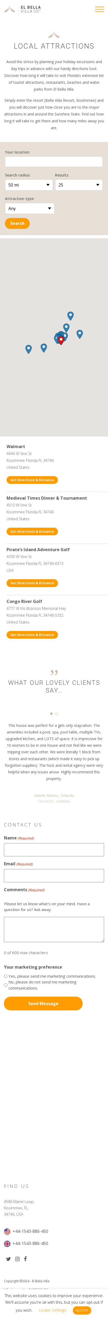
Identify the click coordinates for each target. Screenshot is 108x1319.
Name (19, 838)
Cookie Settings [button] (52, 1310)
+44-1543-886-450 (30, 1231)
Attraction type (19, 198)
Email (18, 864)
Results (61, 175)
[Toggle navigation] (99, 9)
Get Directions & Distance (32, 480)
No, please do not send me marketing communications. (42, 985)
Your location (17, 152)
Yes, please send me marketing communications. (52, 976)
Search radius (17, 175)
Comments (24, 890)
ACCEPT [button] (82, 1310)
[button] (61, 340)
